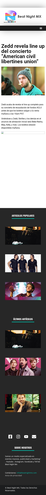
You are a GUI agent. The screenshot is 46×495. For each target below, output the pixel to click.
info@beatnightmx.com (27, 473)
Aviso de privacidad (13, 475)
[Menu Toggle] (41, 28)
